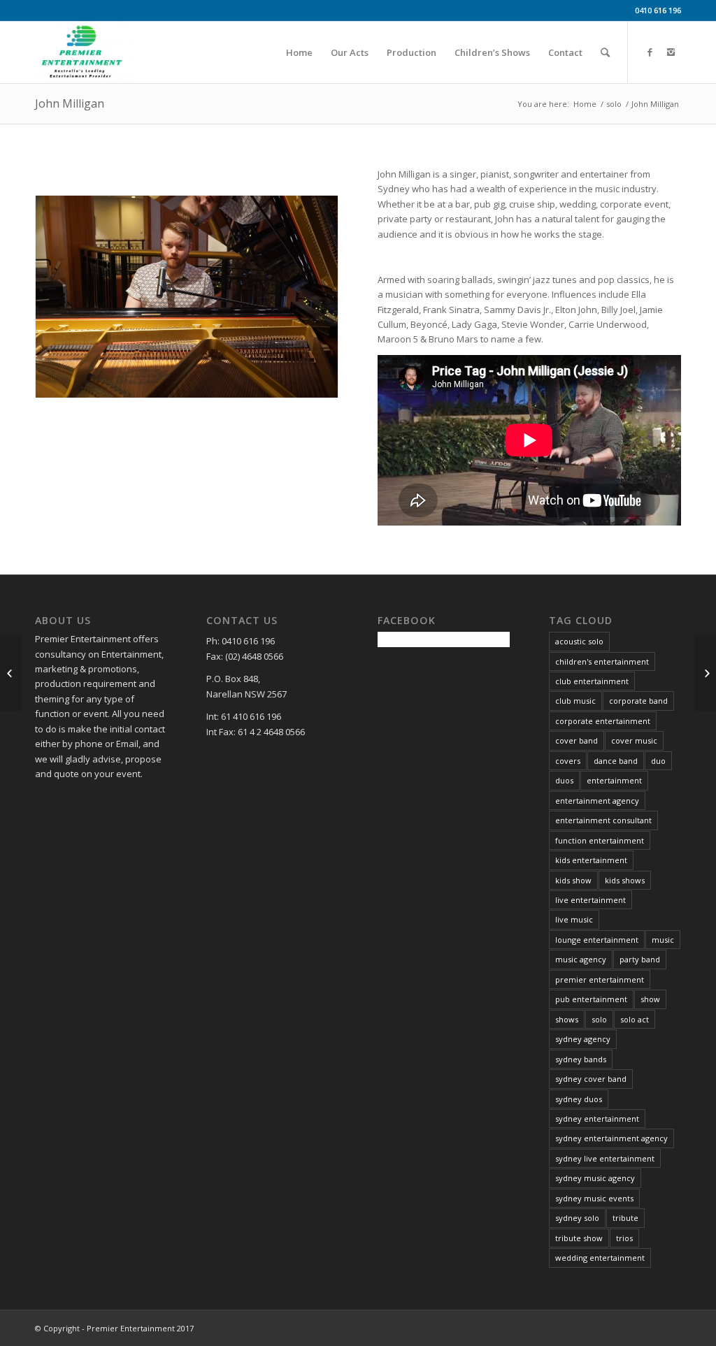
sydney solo (577, 1218)
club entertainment (592, 681)
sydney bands (580, 1059)
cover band (576, 740)
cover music (634, 740)
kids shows (625, 880)
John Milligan (69, 103)
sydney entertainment (597, 1118)
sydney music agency (595, 1178)
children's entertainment (602, 661)
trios (624, 1238)
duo (658, 760)
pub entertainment (591, 999)
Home (584, 104)
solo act (634, 1019)
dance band (616, 760)
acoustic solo (579, 641)
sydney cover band (590, 1078)
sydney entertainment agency (611, 1138)
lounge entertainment (596, 939)
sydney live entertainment (604, 1158)
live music (574, 919)
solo (614, 104)
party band (640, 959)
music (663, 939)
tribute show (579, 1238)
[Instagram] (670, 51)
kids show (573, 880)
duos (564, 780)
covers (567, 760)
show (650, 999)
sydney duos (578, 1099)
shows (566, 1019)
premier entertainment (599, 979)
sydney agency (582, 1039)
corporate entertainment (602, 721)
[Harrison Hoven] (11, 673)
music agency (580, 959)
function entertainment (599, 840)
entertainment (614, 780)
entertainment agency (597, 800)
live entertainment (590, 900)
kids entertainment (591, 860)
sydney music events (594, 1198)
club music (575, 700)
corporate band (638, 700)
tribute (625, 1218)
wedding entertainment (600, 1257)
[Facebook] (649, 51)
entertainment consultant (603, 820)
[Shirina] (705, 673)
